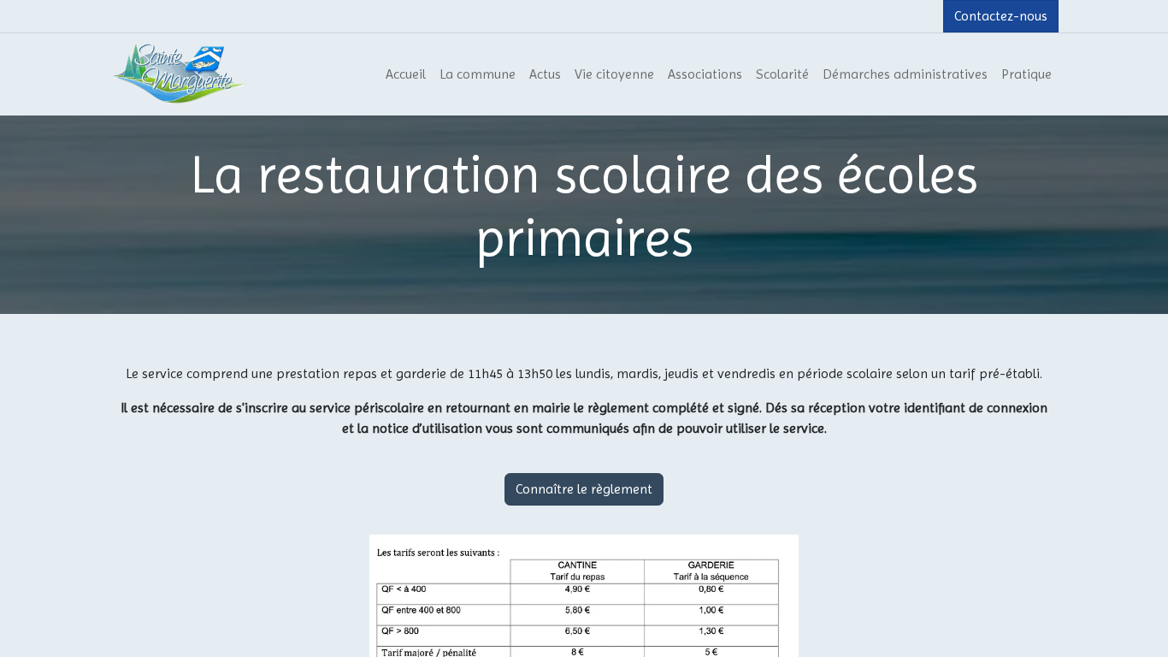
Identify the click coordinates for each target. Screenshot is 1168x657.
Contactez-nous (1000, 16)
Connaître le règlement (584, 489)
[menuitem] (406, 74)
